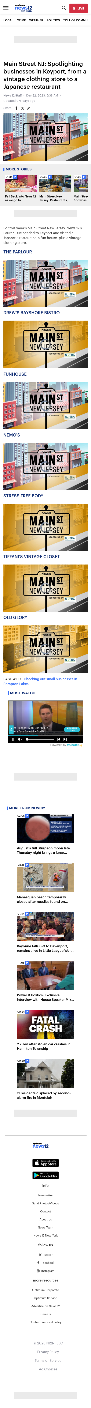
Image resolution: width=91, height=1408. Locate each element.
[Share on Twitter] (22, 108)
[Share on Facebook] (16, 108)
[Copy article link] (28, 108)
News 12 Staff (12, 95)
